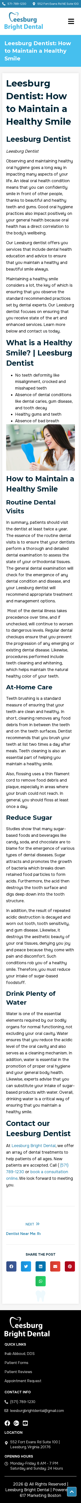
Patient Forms (16, 1362)
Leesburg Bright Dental (33, 1145)
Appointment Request (22, 1381)
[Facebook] (7, 1423)
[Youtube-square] (25, 1423)
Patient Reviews (18, 1371)
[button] (11, 1266)
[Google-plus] (16, 1423)
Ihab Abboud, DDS (19, 1353)
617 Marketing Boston (40, 1495)
